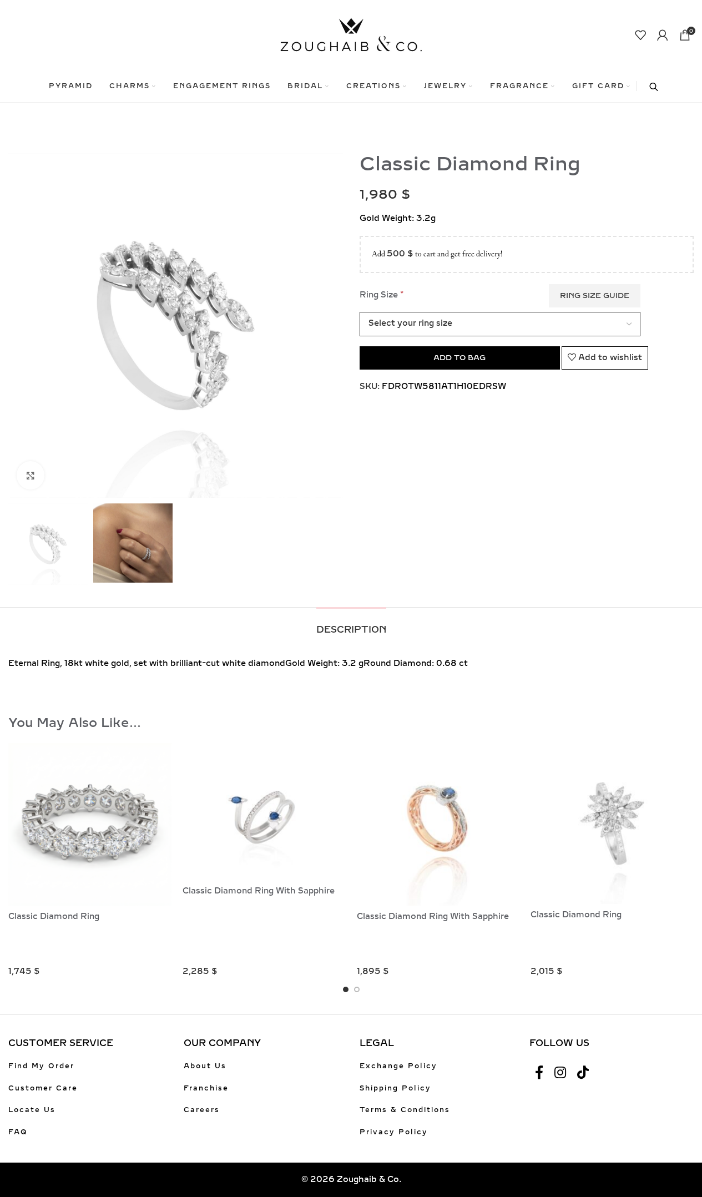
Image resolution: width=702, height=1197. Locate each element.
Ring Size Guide (594, 295)
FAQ (18, 1132)
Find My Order (41, 1066)
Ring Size (381, 294)
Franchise (206, 1088)
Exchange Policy (398, 1066)
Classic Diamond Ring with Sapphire (259, 891)
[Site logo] (351, 34)
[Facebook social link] (539, 1073)
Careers (202, 1110)
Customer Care (43, 1088)
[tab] (351, 624)
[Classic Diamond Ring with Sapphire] (264, 812)
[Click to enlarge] (30, 475)
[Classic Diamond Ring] (89, 824)
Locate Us (31, 1110)
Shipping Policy (395, 1088)
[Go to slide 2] (357, 989)
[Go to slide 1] (346, 989)
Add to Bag (459, 357)
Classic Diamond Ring (53, 916)
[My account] (663, 35)
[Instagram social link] (560, 1073)
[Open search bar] (648, 86)
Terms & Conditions (405, 1110)
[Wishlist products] (640, 35)
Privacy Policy (394, 1132)
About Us (205, 1066)
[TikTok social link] (583, 1073)
